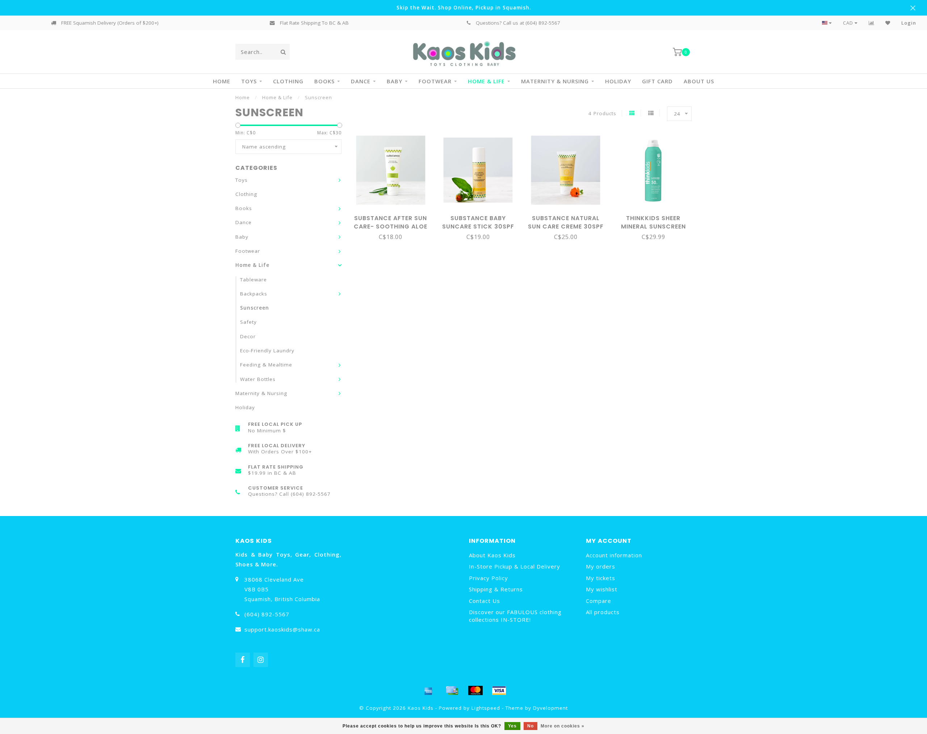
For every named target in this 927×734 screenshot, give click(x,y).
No (530, 726)
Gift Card (657, 81)
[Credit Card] (452, 690)
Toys (249, 81)
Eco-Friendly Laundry (267, 350)
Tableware (253, 279)
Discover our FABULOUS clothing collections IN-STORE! (515, 615)
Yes (512, 726)
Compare (598, 600)
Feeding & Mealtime (266, 364)
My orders (600, 566)
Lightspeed (485, 708)
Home (221, 81)
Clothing (288, 81)
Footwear (435, 81)
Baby (394, 81)
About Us (699, 81)
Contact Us (484, 600)
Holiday (618, 81)
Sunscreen (254, 308)
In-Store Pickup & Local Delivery (514, 566)
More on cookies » (562, 726)
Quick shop (394, 216)
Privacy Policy (488, 578)
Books (324, 81)
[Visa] (499, 690)
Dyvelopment (550, 708)
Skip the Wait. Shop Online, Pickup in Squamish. (464, 7)
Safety (248, 322)
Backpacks (253, 293)
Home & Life (486, 81)
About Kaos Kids (492, 555)
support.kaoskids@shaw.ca (282, 629)
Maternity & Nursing (555, 81)
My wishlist (601, 589)
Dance (360, 81)
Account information (614, 555)
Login (908, 23)
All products (603, 612)
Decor (248, 336)
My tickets (600, 578)
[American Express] (428, 690)
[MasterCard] (475, 690)
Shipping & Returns (496, 589)
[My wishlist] (887, 23)
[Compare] (871, 23)
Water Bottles (258, 379)
